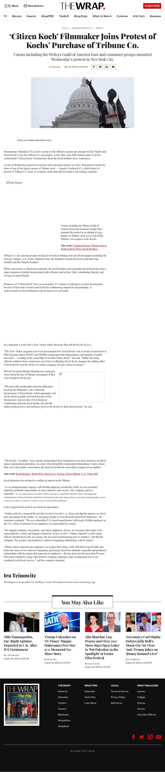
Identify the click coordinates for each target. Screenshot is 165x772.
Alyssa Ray (52, 659)
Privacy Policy (118, 697)
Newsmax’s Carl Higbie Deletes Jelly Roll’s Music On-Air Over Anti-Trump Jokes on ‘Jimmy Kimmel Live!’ (143, 645)
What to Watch (102, 16)
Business (155, 16)
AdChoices (116, 703)
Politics (99, 28)
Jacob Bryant (134, 659)
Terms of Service (119, 691)
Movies (16, 16)
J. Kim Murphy (12, 655)
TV (5, 16)
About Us (63, 691)
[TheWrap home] (82, 6)
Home (65, 28)
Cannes (141, 691)
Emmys (141, 703)
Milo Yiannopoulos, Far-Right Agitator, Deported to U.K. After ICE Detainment (20, 643)
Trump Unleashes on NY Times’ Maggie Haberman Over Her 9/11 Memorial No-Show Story (60, 645)
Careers (62, 708)
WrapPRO (47, 16)
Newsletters (35, 5)
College (141, 697)
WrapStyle (80, 16)
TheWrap (64, 685)
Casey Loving (93, 663)
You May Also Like (82, 602)
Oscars (141, 708)
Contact (62, 703)
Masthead (63, 714)
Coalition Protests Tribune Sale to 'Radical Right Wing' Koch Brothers (84, 247)
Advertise (63, 697)
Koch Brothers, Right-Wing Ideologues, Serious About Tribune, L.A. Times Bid (57, 473)
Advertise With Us (146, 714)
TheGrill (64, 16)
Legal (115, 685)
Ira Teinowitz (55, 67)
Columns (122, 16)
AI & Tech (139, 16)
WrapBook (63, 726)
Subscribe (152, 5)
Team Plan (90, 697)
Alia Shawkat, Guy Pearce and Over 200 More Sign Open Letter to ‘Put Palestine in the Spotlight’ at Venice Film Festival (102, 647)
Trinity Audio (34, 140)
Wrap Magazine (147, 685)
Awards (31, 16)
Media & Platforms (82, 28)
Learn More (90, 703)
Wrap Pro (91, 685)
